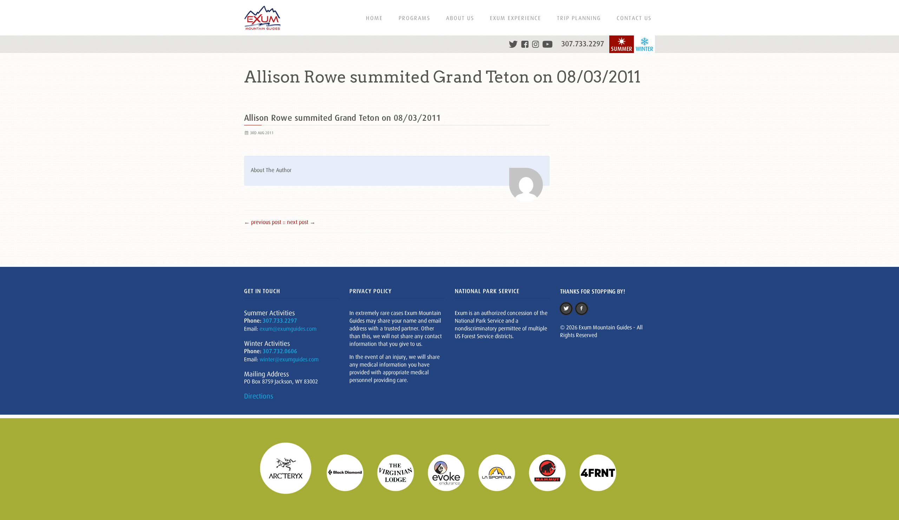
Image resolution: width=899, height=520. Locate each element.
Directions (258, 396)
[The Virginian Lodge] (400, 472)
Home (374, 18)
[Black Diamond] (349, 472)
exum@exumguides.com (288, 328)
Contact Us (634, 18)
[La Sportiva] (501, 472)
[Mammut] (551, 472)
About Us (460, 18)
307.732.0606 (280, 351)
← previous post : (264, 222)
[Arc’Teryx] (290, 472)
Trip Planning (579, 18)
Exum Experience (515, 18)
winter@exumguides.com (289, 359)
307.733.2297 (582, 44)
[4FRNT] (602, 472)
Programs (414, 18)
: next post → (299, 222)
